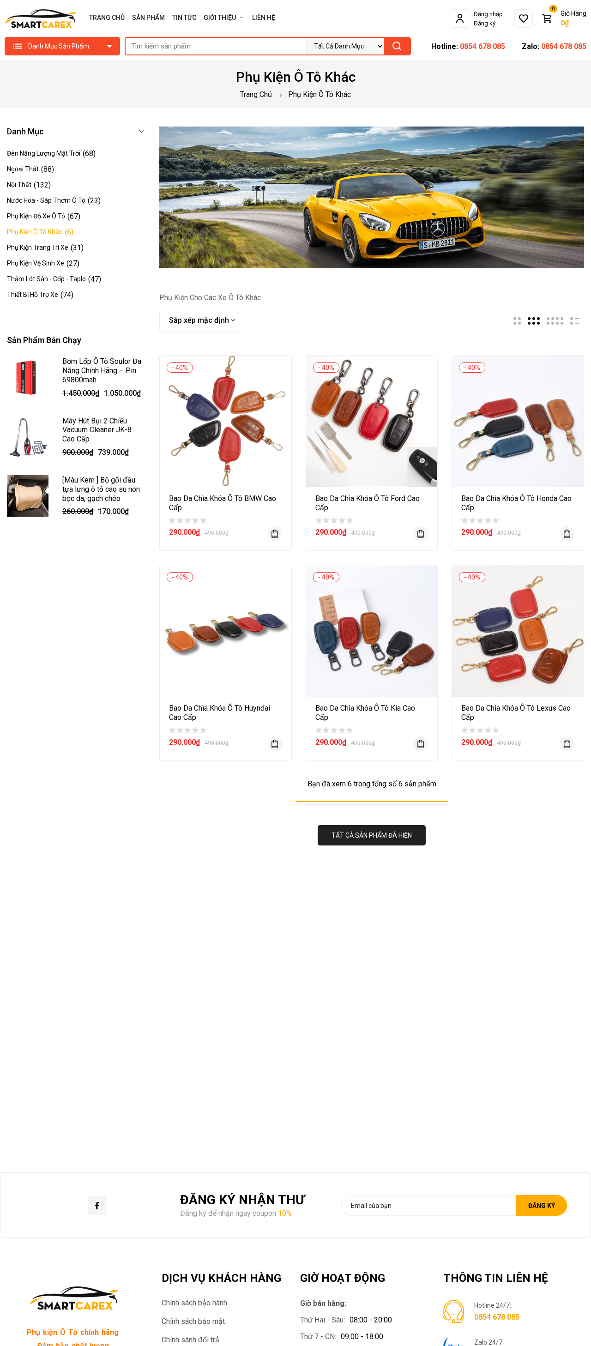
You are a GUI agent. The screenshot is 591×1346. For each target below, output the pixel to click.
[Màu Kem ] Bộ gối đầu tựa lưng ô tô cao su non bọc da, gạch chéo (101, 489)
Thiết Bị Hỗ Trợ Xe (32, 294)
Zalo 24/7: (489, 1342)
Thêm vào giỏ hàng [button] (274, 533)
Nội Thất (19, 184)
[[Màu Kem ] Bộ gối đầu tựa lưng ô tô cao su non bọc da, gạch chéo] (27, 497)
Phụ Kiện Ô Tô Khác (34, 231)
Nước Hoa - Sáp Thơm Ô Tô (46, 200)
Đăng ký (484, 23)
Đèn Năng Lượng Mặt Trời (43, 153)
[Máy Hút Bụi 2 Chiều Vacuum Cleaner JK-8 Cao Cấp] (27, 438)
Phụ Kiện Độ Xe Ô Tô (36, 216)
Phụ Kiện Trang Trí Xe (37, 247)
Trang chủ (256, 94)
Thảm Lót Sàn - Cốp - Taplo (46, 279)
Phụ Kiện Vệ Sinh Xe (35, 263)
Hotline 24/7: (492, 1305)
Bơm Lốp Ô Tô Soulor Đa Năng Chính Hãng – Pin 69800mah (101, 370)
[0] (523, 18)
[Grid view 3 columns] (534, 320)
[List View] (574, 320)
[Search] (397, 46)
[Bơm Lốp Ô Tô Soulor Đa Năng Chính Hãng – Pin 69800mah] (27, 379)
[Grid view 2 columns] (517, 320)
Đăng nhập (488, 14)
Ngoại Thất (23, 169)
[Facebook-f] (97, 1205)
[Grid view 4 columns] (555, 320)
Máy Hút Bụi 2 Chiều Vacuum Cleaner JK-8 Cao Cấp (97, 430)
